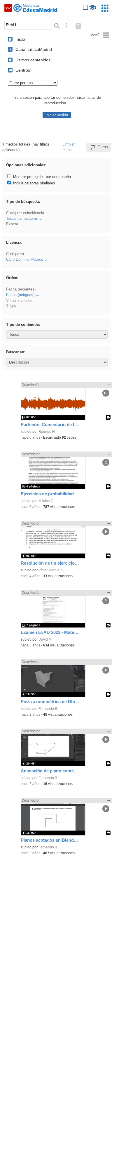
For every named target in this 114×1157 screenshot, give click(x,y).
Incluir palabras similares (33, 183)
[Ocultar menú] (99, 35)
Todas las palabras (22, 218)
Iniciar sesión (56, 115)
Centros (22, 70)
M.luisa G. (46, 501)
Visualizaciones (19, 300)
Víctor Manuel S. (51, 570)
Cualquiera (15, 254)
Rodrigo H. (47, 431)
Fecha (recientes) (21, 289)
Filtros (102, 147)
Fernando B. (48, 708)
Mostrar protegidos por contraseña (41, 176)
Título (11, 306)
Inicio (20, 39)
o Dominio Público (24, 259)
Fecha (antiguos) (20, 295)
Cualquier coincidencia (25, 213)
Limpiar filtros (68, 147)
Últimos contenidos (32, 60)
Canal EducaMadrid (33, 49)
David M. (45, 639)
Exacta (12, 224)
